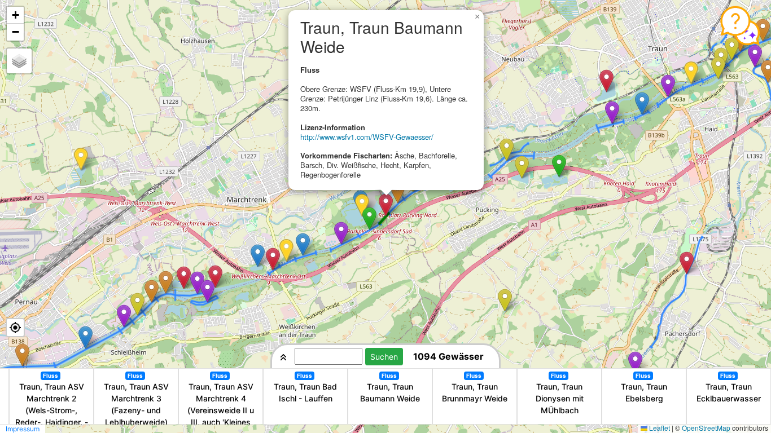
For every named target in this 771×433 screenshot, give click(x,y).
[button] (81, 159)
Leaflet (659, 427)
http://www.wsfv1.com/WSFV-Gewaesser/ (366, 136)
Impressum (23, 429)
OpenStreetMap (706, 427)
